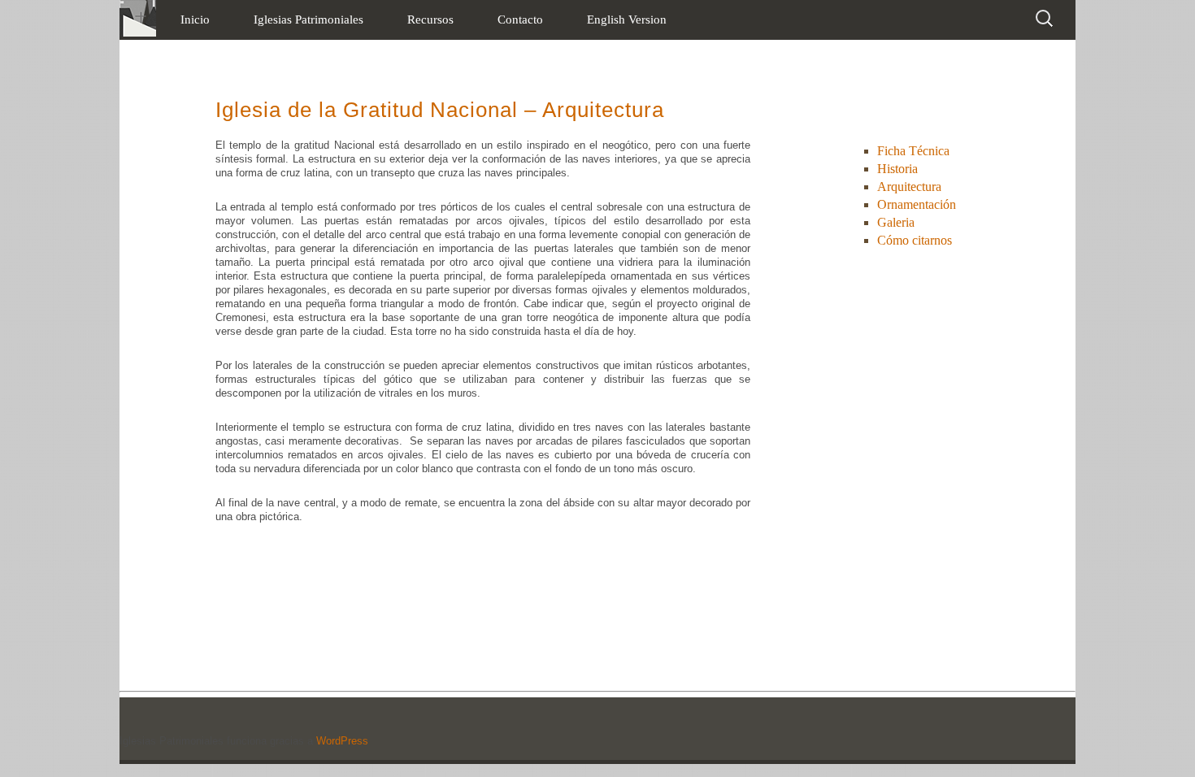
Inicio (195, 19)
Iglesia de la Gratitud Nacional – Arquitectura (439, 110)
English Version (627, 19)
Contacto (520, 19)
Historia (897, 169)
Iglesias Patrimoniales (308, 19)
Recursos (430, 19)
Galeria (896, 222)
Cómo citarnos (914, 240)
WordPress (342, 741)
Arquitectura (909, 186)
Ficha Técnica (913, 151)
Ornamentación (916, 204)
